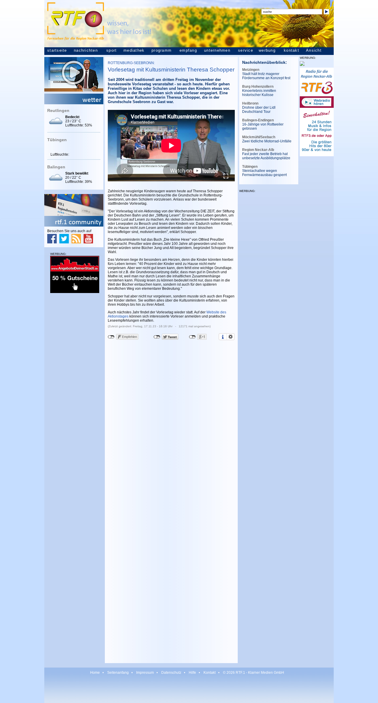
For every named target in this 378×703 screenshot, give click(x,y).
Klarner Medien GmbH (266, 673)
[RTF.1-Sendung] (73, 90)
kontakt (291, 50)
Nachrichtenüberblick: (264, 62)
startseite (57, 50)
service (245, 50)
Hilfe (192, 673)
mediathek (133, 50)
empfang (188, 50)
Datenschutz (171, 673)
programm (161, 50)
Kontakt (209, 673)
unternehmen (217, 50)
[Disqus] (171, 425)
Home (95, 673)
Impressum (145, 673)
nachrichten (86, 50)
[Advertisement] (74, 387)
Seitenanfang (118, 673)
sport (111, 50)
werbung (267, 50)
